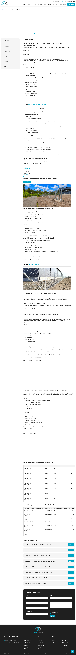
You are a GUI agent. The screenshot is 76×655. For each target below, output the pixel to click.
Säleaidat (6, 59)
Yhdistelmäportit (41, 644)
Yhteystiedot (71, 4)
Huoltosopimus (36, 4)
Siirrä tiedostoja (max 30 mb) (56, 610)
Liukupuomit (53, 639)
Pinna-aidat (6, 56)
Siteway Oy (70, 653)
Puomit (4, 66)
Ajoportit (40, 640)
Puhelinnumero (29, 600)
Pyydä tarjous (27, 181)
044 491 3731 (26, 174)
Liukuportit (40, 639)
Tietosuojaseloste (27, 653)
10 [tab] (44, 33)
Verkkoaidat (6, 46)
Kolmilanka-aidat (7, 49)
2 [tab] (31, 33)
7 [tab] (39, 33)
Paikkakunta (29, 611)
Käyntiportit (40, 642)
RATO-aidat (6, 54)
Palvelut (29, 4)
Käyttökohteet (51, 4)
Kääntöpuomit (54, 642)
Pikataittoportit (41, 645)
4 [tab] (34, 33)
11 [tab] (46, 33)
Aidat (4, 43)
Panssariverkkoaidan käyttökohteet (37, 104)
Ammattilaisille (43, 4)
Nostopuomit (53, 640)
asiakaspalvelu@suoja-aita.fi (69, 1)
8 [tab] (41, 33)
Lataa (70, 544)
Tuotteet (23, 4)
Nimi (27, 595)
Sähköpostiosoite (30, 606)
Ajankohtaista (59, 4)
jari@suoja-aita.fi (27, 176)
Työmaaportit (41, 648)
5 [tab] (36, 33)
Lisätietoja (52, 600)
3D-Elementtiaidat (7, 51)
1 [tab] (29, 33)
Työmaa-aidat (7, 61)
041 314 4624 (56, 1)
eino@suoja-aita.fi (27, 168)
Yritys (64, 4)
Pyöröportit (40, 647)
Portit (4, 64)
